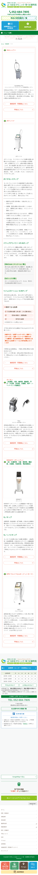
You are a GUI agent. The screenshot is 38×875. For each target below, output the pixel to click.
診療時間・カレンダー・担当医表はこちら (19, 668)
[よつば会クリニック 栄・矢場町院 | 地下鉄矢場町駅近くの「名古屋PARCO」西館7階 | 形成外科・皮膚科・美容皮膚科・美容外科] (19, 5)
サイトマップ (4, 850)
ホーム (2, 809)
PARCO (25, 723)
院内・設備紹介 (5, 830)
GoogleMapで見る (18, 777)
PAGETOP (33, 803)
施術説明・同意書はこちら (19, 104)
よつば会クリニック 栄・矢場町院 (21, 857)
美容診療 (3, 820)
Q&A (2, 837)
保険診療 (3, 816)
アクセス (3, 840)
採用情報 (3, 844)
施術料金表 (4, 823)
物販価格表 (4, 826)
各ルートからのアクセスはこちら (18, 798)
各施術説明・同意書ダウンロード (9, 847)
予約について (4, 833)
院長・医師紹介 (5, 813)
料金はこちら (18, 109)
